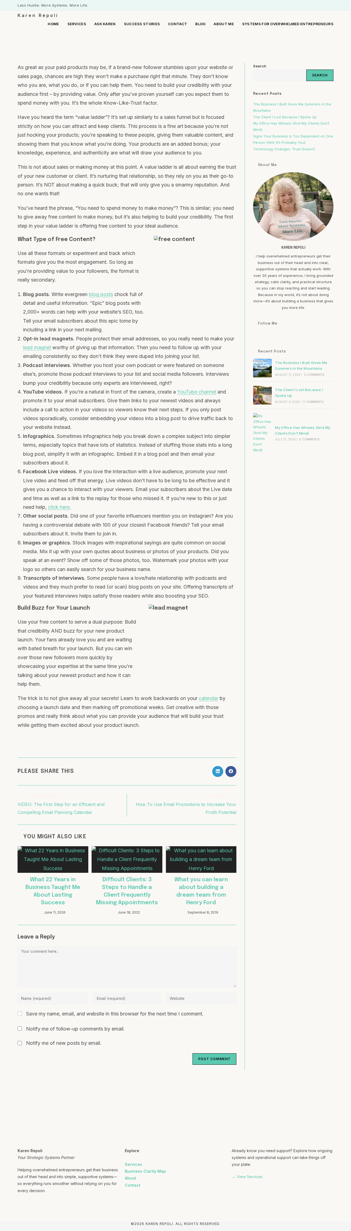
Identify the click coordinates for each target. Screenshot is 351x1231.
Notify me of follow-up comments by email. (75, 1029)
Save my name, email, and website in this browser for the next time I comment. (114, 1014)
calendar (208, 698)
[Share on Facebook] (230, 771)
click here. (59, 507)
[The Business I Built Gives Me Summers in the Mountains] (262, 368)
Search (259, 66)
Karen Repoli (38, 15)
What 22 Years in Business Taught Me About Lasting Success (53, 891)
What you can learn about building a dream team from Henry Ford (201, 891)
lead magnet (37, 347)
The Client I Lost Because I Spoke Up (285, 117)
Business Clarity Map (145, 1171)
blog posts (101, 294)
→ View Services (247, 1176)
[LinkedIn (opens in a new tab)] (331, 5)
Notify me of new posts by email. (63, 1043)
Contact (132, 1185)
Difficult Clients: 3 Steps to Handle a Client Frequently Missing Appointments (127, 891)
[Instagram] (263, 335)
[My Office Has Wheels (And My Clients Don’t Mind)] (262, 433)
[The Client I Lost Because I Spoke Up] (262, 395)
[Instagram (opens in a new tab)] (325, 5)
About (130, 1178)
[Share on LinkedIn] (217, 771)
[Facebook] (256, 335)
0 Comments (314, 374)
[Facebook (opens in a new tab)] (319, 5)
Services (133, 1164)
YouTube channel (196, 392)
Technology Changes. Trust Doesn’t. (285, 149)
